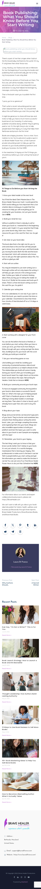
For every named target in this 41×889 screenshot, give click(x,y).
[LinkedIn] (35, 525)
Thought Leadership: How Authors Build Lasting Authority (19, 695)
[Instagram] (21, 877)
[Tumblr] (27, 525)
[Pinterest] (20, 525)
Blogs (10, 38)
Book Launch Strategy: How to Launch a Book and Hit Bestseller (19, 661)
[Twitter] (13, 525)
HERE (27, 380)
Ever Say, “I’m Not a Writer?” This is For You (19, 628)
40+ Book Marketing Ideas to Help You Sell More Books (19, 761)
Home (4, 38)
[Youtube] (28, 877)
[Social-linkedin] (18, 877)
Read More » (6, 635)
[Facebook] (5, 525)
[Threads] (20, 531)
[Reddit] (5, 531)
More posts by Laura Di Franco (21, 567)
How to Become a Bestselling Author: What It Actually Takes (18, 795)
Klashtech (24, 882)
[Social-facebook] (14, 877)
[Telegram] (13, 531)
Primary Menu (37, 3)
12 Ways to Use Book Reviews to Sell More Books (20, 728)
